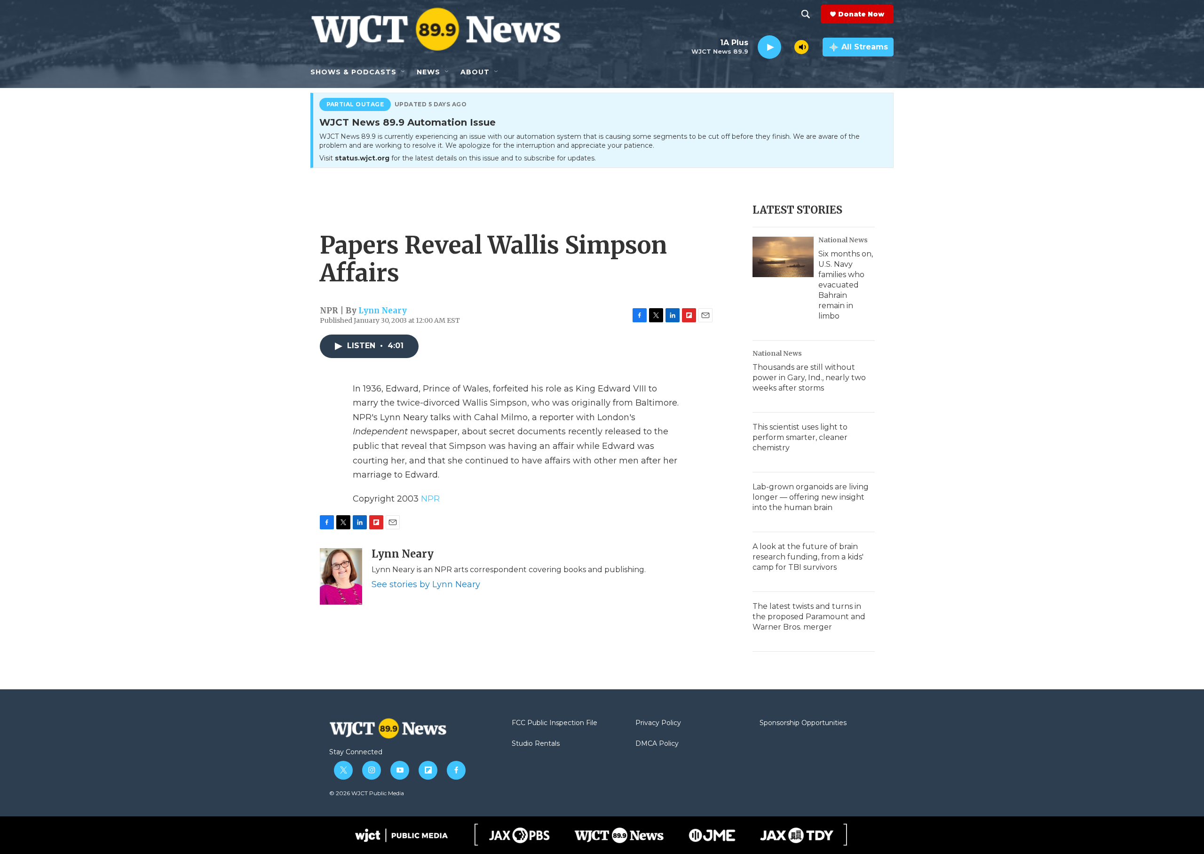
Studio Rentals (536, 744)
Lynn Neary (382, 310)
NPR (430, 499)
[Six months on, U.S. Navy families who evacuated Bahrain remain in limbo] (783, 257)
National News (843, 240)
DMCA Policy (657, 744)
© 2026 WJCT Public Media (366, 793)
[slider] (788, 47)
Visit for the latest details (457, 158)
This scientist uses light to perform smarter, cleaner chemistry (800, 437)
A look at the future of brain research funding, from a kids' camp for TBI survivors (807, 557)
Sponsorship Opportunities (803, 723)
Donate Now (861, 14)
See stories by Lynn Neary (426, 584)
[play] (769, 47)
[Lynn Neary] (341, 576)
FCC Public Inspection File (554, 723)
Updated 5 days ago (431, 104)
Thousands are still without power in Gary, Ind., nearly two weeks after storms (809, 377)
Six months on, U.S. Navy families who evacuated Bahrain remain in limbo (845, 284)
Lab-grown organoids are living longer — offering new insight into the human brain (810, 497)
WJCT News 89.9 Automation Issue (407, 123)
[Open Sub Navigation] (403, 72)
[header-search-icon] (806, 14)
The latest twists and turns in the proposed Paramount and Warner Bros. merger (808, 616)
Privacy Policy (658, 723)
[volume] (801, 47)
